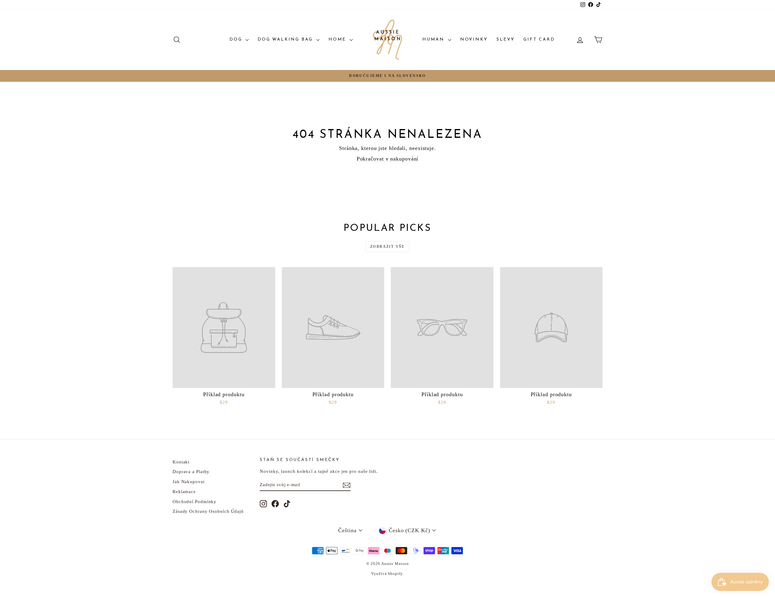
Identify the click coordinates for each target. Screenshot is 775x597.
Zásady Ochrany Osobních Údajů (208, 511)
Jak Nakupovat (189, 481)
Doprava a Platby (191, 471)
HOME (338, 39)
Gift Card (539, 39)
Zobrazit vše (387, 246)
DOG (236, 39)
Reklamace (184, 491)
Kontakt (181, 461)
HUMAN (434, 39)
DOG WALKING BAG (286, 39)
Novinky (474, 39)
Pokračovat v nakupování (388, 159)
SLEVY (505, 39)
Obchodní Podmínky (194, 501)
